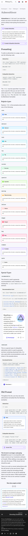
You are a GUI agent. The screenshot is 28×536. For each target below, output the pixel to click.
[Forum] (10, 533)
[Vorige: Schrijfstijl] (2, 514)
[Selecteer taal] (19, 1)
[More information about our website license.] (3, 528)
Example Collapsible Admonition (12, 43)
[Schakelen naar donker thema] (22, 1)
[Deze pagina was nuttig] (13, 486)
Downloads (8, 384)
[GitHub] (13, 533)
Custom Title (9, 447)
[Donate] (26, 1)
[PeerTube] (5, 533)
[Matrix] (8, 533)
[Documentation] (20, 337)
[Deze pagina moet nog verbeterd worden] (15, 486)
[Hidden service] (16, 533)
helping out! (5, 506)
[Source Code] (23, 337)
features (15, 327)
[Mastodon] (2, 533)
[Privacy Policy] (18, 337)
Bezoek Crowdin (9, 497)
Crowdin (4, 503)
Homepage (11, 337)
